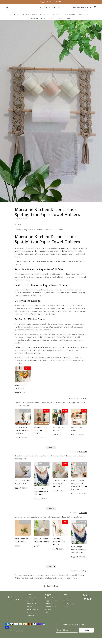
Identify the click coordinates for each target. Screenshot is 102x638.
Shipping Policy (51, 601)
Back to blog (52, 586)
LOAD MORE (51, 447)
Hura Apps (83, 398)
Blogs (65, 606)
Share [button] (19, 225)
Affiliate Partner (33, 609)
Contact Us (49, 598)
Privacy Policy (68, 604)
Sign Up (86, 630)
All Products (31, 598)
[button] (7, 7)
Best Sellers (31, 601)
